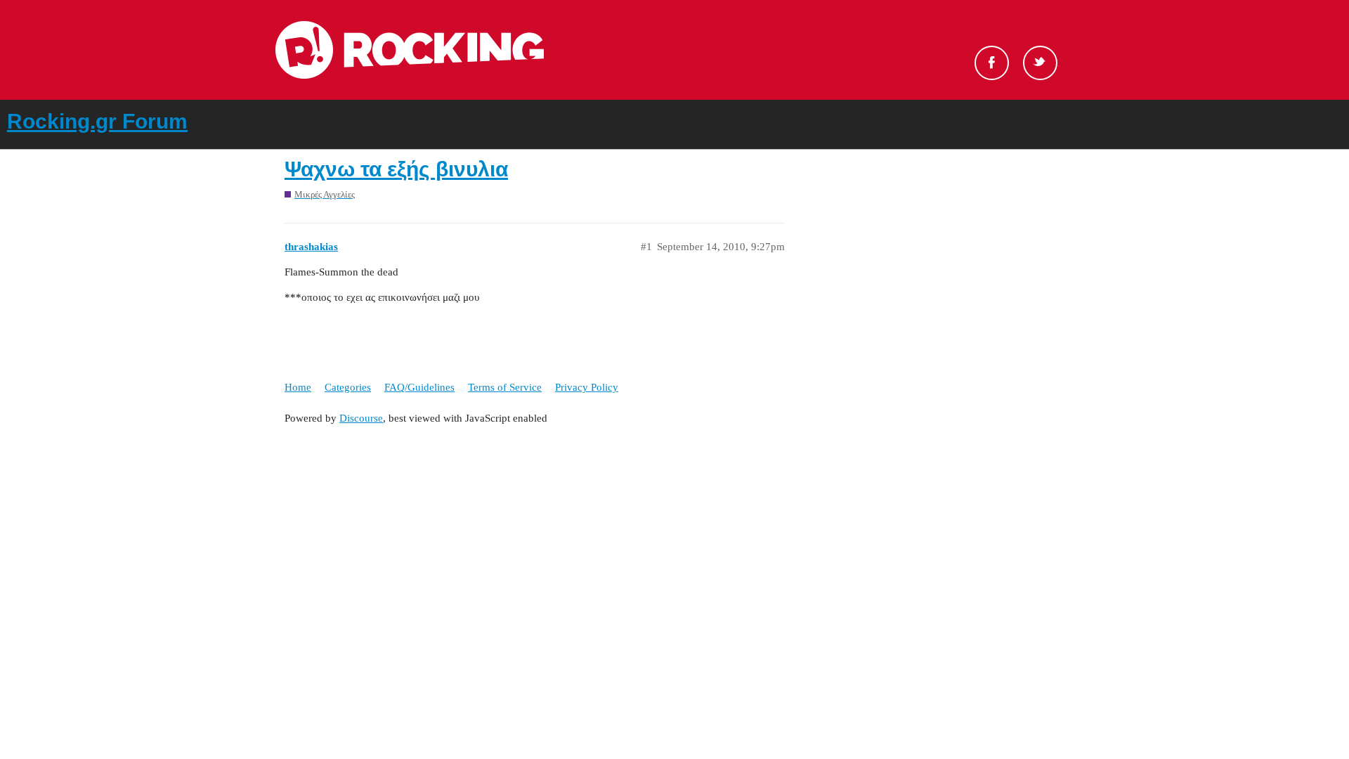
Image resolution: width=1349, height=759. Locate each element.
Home (298, 387)
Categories (348, 387)
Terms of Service (505, 387)
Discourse (361, 418)
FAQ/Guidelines (419, 387)
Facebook (992, 63)
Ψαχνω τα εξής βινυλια (396, 169)
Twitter (1040, 63)
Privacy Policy (586, 387)
